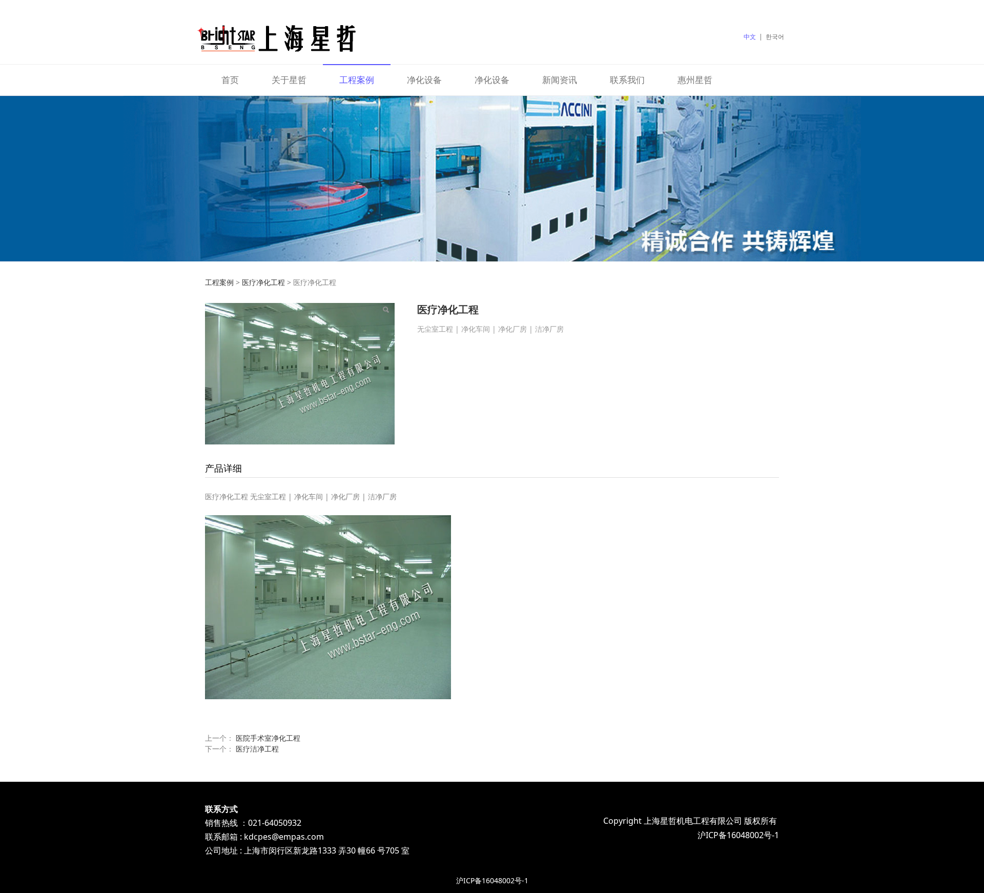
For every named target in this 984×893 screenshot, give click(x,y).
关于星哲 (289, 80)
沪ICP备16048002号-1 (492, 880)
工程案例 (356, 80)
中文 (750, 36)
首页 (230, 80)
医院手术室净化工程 (268, 738)
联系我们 (627, 80)
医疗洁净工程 (257, 749)
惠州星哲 (695, 80)
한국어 (775, 36)
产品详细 (223, 468)
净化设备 (424, 80)
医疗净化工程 (263, 282)
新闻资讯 (559, 80)
